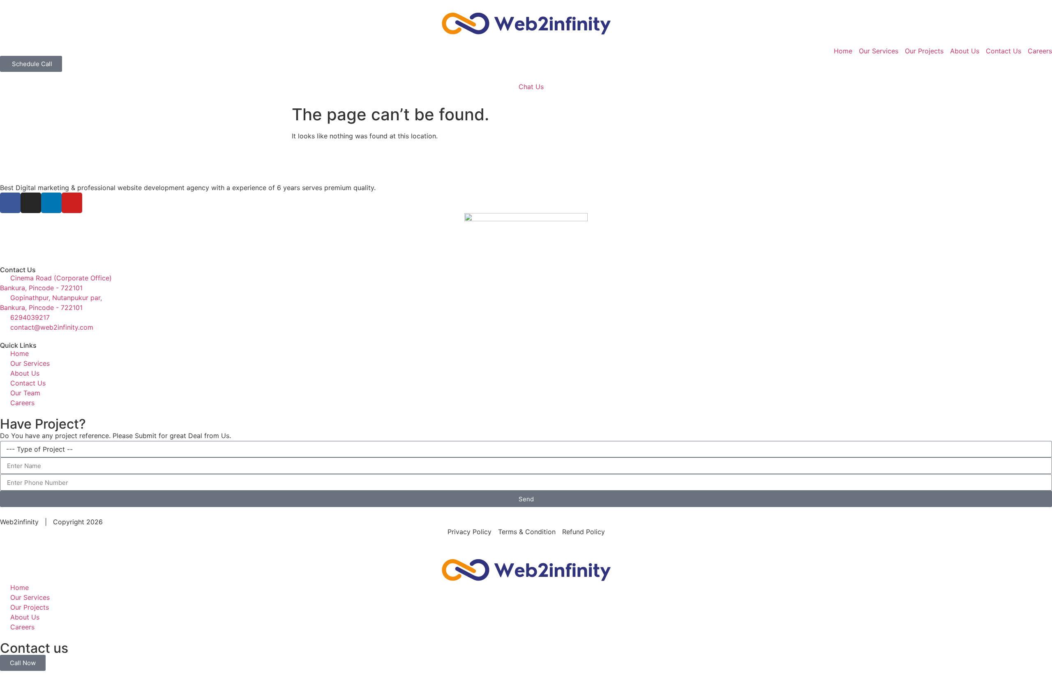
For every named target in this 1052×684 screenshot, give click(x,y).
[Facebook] (10, 203)
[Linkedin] (51, 203)
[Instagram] (31, 203)
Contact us (34, 648)
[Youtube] (72, 203)
